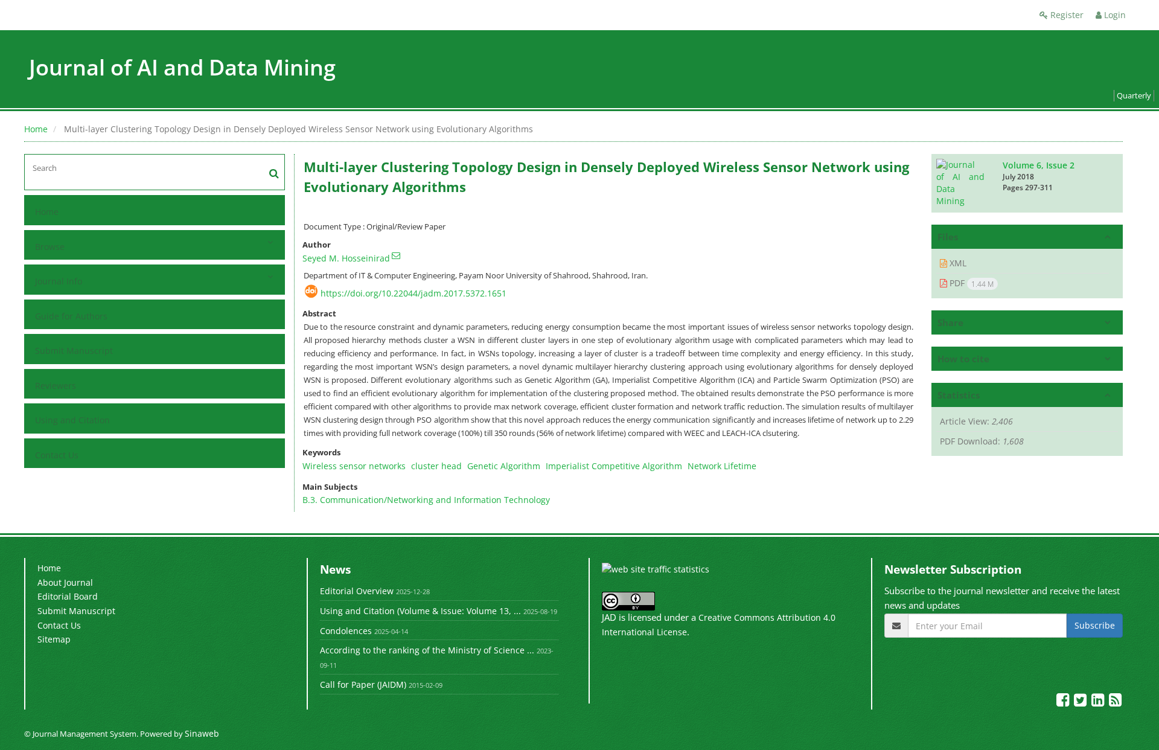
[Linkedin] (1099, 702)
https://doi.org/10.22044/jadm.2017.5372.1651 (413, 293)
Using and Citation (72, 420)
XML (956, 263)
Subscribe (1094, 625)
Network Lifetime (722, 466)
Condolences (346, 630)
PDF (970, 283)
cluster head (436, 466)
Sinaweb (202, 733)
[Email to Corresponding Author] (396, 255)
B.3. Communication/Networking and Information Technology (426, 499)
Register (1066, 15)
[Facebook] (1064, 702)
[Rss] (1115, 702)
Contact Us (56, 455)
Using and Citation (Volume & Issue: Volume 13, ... (420, 611)
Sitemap (54, 639)
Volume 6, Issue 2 (1038, 165)
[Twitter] (1081, 702)
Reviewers (55, 385)
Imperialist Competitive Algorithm (614, 466)
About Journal (65, 582)
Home (36, 129)
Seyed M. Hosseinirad (346, 258)
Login (1114, 15)
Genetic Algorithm (503, 466)
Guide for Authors (71, 316)
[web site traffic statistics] (655, 568)
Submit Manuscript (74, 350)
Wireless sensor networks (354, 466)
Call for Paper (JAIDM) (363, 684)
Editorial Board (67, 596)
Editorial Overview (357, 591)
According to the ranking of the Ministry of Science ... (427, 650)
